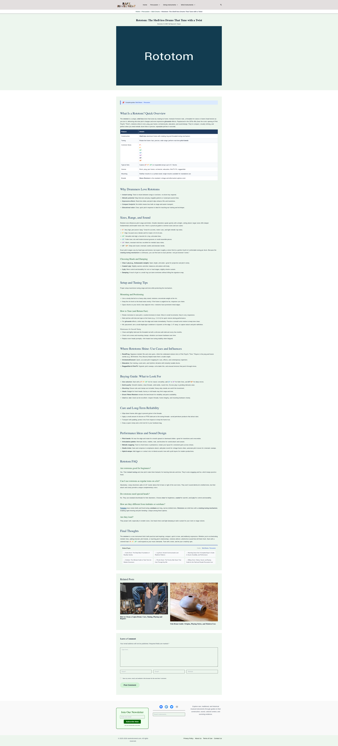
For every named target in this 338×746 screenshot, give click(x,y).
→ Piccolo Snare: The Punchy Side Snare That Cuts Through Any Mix (168, 561)
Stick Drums (155, 11)
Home (145, 5)
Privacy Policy (188, 738)
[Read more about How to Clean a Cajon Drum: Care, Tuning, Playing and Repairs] (144, 598)
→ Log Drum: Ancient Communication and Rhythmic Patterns (166, 554)
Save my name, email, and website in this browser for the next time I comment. (145, 678)
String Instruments (169, 5)
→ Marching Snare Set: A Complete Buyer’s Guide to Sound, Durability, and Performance (200, 554)
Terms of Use (207, 738)
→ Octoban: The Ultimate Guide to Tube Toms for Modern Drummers (137, 561)
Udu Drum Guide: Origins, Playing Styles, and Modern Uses (193, 624)
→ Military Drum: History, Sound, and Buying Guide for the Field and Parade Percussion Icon (199, 561)
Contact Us (218, 738)
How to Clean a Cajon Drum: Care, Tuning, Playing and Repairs (141, 618)
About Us (198, 738)
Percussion (154, 5)
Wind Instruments (187, 5)
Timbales (123, 508)
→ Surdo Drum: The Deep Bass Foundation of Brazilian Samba (136, 554)
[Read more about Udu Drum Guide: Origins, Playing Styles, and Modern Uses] (194, 602)
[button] (159, 5)
